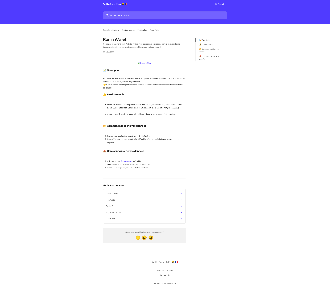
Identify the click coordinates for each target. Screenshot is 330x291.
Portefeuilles (142, 30)
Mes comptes (126, 161)
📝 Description (204, 40)
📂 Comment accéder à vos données (209, 50)
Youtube (170, 270)
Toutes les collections (111, 30)
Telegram (160, 270)
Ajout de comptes (128, 30)
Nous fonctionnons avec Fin (166, 283)
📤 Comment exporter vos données (209, 57)
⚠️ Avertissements (206, 44)
